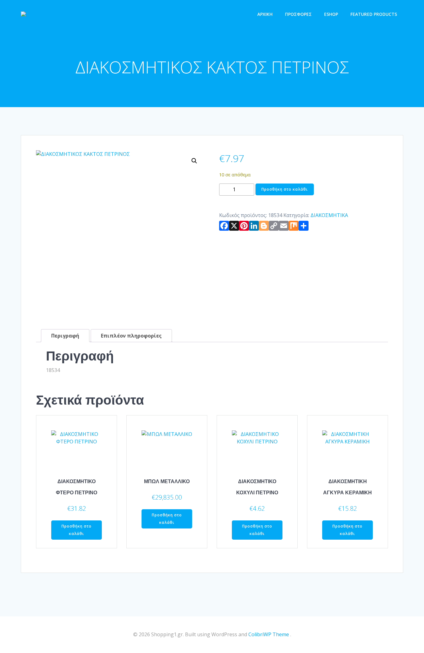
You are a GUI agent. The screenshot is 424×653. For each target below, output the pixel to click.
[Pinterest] (244, 227)
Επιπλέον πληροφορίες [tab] (131, 335)
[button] (194, 160)
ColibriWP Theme (268, 634)
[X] (234, 227)
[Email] (284, 227)
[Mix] (294, 227)
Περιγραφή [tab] (65, 335)
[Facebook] (224, 227)
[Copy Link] (274, 227)
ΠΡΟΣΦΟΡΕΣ (298, 14)
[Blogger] (264, 227)
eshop (331, 14)
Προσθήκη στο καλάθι (284, 189)
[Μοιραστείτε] (304, 227)
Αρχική (265, 14)
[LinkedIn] (254, 227)
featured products (373, 14)
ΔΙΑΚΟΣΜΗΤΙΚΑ (329, 215)
